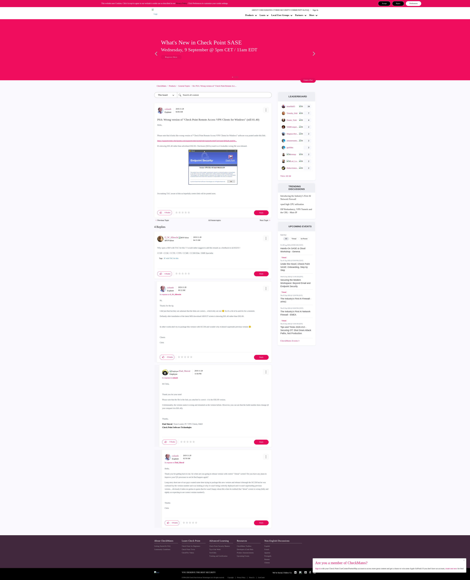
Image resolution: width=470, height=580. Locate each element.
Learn (262, 15)
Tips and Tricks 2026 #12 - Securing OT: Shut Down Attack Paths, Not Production (295, 330)
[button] (384, 3)
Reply (261, 213)
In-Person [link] (304, 239)
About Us (252, 577)
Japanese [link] (267, 553)
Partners (299, 15)
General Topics (184, 86)
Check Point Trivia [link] (188, 549)
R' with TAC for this (171, 258)
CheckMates (161, 86)
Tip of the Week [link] (215, 549)
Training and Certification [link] (218, 556)
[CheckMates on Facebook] (309, 572)
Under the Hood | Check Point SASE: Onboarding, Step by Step (295, 267)
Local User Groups (280, 15)
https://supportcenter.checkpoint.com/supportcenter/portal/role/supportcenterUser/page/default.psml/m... (197, 141)
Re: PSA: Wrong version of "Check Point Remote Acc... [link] (214, 86)
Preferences (413, 3)
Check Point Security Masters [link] (219, 546)
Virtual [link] (294, 239)
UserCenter (261, 577)
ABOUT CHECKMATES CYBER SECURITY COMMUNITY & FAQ (280, 10)
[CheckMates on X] (299, 572)
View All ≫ (285, 176)
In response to (170, 294)
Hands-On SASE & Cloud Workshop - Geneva (292, 250)
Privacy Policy (181, 3)
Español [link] (267, 546)
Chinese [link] (267, 563)
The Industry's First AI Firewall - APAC (295, 300)
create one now (451, 569)
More (311, 15)
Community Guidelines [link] (162, 549)
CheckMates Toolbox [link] (244, 546)
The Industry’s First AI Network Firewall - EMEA (295, 313)
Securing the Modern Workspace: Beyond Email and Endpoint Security (295, 283)
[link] (294, 572)
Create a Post (308, 80)
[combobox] (224, 95)
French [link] (266, 549)
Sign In (315, 10)
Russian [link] (267, 559)
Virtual (284, 257)
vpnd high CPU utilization (292, 204)
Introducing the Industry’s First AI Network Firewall (295, 197)
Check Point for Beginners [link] (191, 546)
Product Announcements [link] (245, 553)
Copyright (231, 577)
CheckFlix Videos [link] (188, 553)
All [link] (286, 239)
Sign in (318, 569)
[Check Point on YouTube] (304, 572)
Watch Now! (170, 57)
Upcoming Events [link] (243, 556)
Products (249, 15)
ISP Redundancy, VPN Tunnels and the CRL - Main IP (296, 211)
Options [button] (269, 86)
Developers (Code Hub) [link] (245, 549)
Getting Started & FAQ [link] (162, 546)
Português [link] (267, 556)
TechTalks (212, 553)
